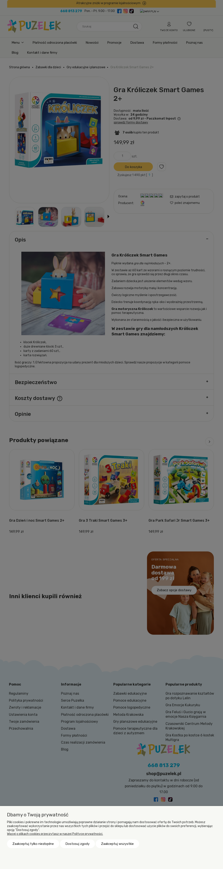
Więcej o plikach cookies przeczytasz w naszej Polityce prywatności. (55, 834)
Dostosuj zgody (77, 844)
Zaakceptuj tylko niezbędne (33, 844)
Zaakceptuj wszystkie (117, 844)
